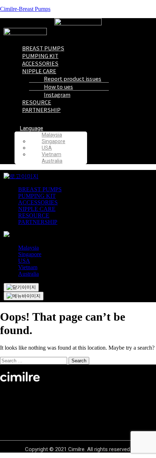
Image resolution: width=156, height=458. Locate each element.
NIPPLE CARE (37, 209)
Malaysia (28, 248)
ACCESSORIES (38, 202)
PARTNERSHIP (41, 109)
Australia (52, 161)
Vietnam (51, 154)
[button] (85, 128)
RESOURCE (33, 215)
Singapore (29, 254)
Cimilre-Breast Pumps (25, 9)
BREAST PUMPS (40, 189)
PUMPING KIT (37, 196)
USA (24, 261)
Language (31, 128)
